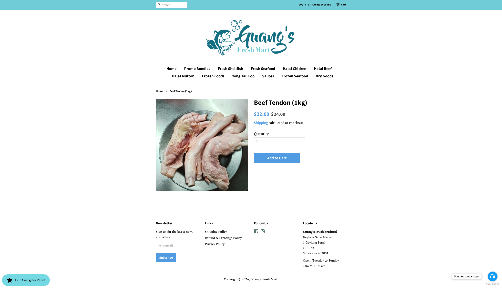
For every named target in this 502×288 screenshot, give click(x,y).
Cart (343, 5)
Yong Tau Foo (243, 76)
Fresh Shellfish (230, 69)
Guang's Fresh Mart (263, 279)
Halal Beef (323, 69)
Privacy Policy (215, 244)
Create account (321, 5)
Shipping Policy (216, 231)
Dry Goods (324, 76)
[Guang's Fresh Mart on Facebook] (256, 232)
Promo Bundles (197, 69)
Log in (302, 5)
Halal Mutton (183, 76)
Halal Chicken (294, 69)
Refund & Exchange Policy (223, 238)
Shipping (261, 122)
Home (171, 69)
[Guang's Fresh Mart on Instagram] (262, 232)
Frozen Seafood (295, 76)
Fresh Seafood (263, 69)
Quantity (261, 133)
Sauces (268, 76)
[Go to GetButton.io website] (492, 284)
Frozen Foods (213, 76)
